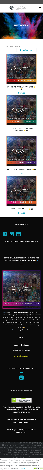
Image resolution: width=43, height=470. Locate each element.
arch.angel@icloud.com (21, 356)
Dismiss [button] (22, 468)
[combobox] (26, 50)
